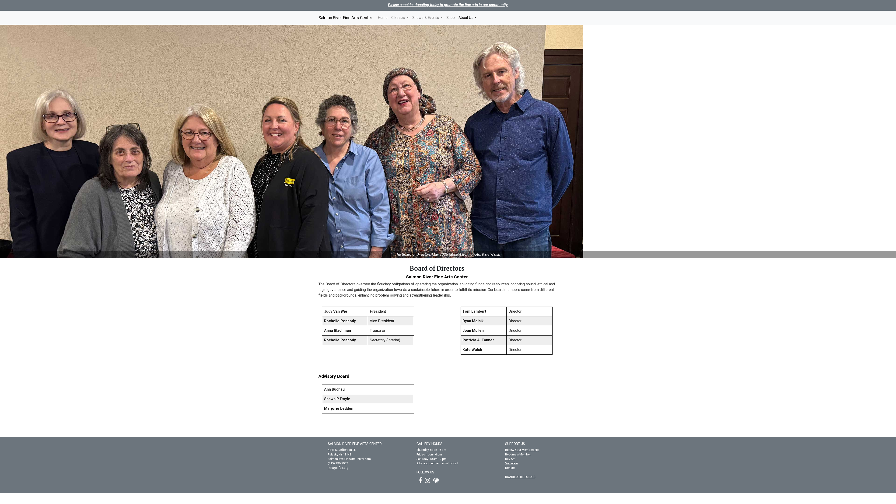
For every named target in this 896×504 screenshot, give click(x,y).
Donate (510, 467)
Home (383, 17)
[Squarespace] (436, 480)
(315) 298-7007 (338, 463)
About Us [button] (468, 17)
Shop (450, 17)
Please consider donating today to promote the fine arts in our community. (448, 5)
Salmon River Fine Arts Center (345, 17)
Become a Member (518, 454)
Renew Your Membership (522, 450)
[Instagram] (428, 480)
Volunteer (511, 463)
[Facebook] (421, 480)
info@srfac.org (338, 467)
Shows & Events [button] (426, 17)
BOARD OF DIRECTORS (520, 477)
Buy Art (510, 459)
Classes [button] (398, 17)
